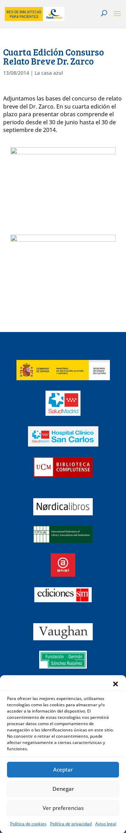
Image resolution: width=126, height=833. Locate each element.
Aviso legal (105, 824)
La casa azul (49, 72)
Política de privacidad (71, 824)
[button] (115, 683)
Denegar (63, 788)
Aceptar (63, 769)
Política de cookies (28, 824)
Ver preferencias (63, 807)
